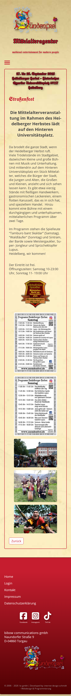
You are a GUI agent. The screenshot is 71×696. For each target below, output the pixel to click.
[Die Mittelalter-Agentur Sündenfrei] (35, 19)
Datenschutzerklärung (20, 603)
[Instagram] (35, 616)
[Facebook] (23, 616)
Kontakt (9, 590)
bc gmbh (23, 685)
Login (8, 583)
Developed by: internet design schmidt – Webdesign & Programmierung (43, 687)
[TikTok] (47, 616)
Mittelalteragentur (35, 41)
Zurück (16, 541)
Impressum (12, 596)
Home (8, 577)
